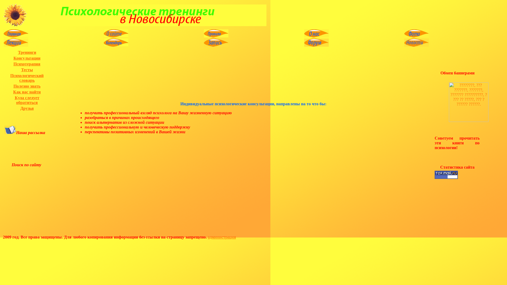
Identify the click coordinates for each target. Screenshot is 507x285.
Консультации (26, 58)
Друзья (27, 108)
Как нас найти (27, 92)
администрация (222, 237)
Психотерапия (26, 64)
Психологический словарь (27, 78)
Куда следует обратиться (27, 100)
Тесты (27, 70)
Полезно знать (26, 86)
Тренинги (27, 52)
